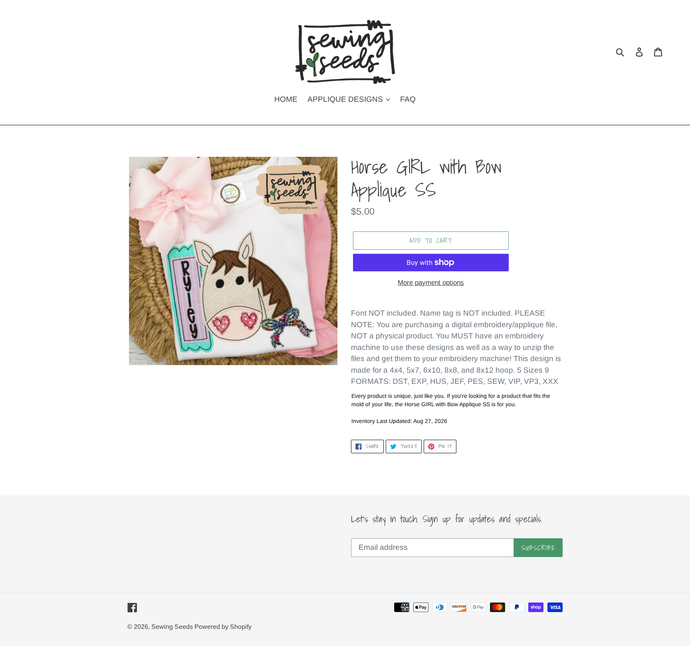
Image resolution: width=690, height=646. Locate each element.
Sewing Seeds (172, 626)
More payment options (431, 282)
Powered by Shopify (223, 626)
